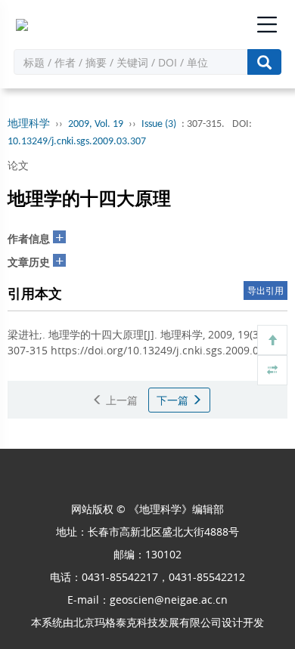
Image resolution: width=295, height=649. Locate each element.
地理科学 (29, 124)
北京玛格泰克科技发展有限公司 (147, 622)
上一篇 (120, 400)
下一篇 (174, 400)
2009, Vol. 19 (95, 124)
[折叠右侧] (272, 370)
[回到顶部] (272, 340)
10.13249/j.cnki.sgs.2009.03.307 (77, 141)
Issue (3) (158, 124)
